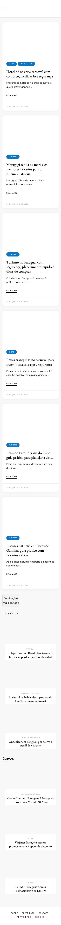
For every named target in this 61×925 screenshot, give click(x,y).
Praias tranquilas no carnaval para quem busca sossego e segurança (30, 362)
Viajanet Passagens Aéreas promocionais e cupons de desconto (30, 844)
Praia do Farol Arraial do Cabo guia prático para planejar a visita (29, 455)
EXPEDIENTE (28, 913)
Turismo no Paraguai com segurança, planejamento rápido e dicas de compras (30, 267)
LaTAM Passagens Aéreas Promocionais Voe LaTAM (30, 889)
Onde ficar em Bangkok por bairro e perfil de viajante (30, 744)
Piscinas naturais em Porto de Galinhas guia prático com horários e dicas (27, 550)
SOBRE (14, 913)
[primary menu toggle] (4, 9)
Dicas (11, 64)
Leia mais (11, 95)
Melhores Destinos (30, 693)
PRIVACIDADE (24, 917)
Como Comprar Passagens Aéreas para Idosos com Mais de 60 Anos (30, 800)
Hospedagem (26, 64)
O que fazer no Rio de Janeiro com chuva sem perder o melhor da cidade (30, 655)
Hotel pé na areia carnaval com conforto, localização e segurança (29, 74)
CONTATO (43, 913)
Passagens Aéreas (30, 794)
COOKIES (39, 917)
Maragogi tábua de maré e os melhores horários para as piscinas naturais (26, 169)
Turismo (13, 157)
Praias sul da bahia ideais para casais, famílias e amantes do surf (30, 699)
